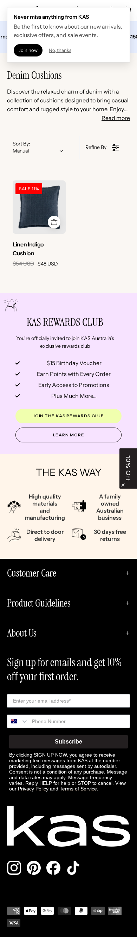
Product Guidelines (39, 603)
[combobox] (17, 721)
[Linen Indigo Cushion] (39, 207)
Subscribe (68, 742)
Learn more (68, 434)
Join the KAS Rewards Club (68, 415)
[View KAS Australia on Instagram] (14, 868)
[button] (128, 468)
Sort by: (21, 147)
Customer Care (31, 573)
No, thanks (60, 50)
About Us (22, 633)
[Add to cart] (54, 222)
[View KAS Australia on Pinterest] (34, 868)
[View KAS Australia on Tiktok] (73, 868)
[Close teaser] (122, 485)
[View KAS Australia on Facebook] (53, 868)
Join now (28, 50)
